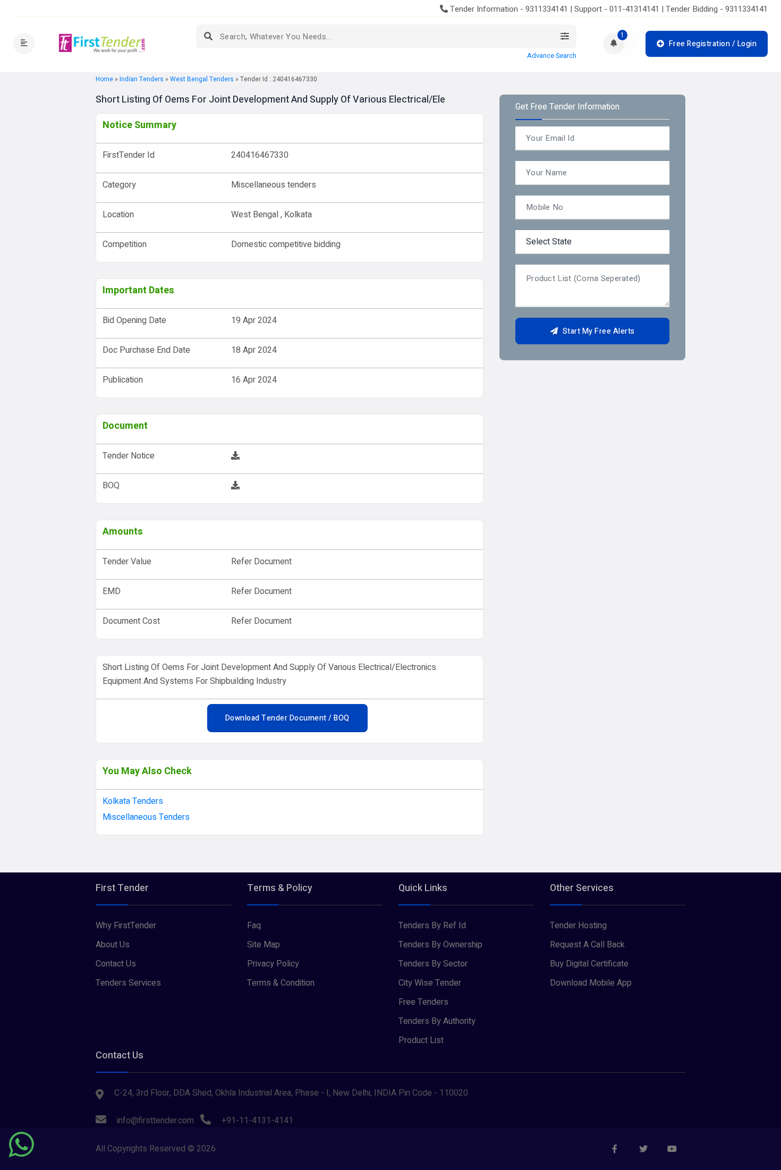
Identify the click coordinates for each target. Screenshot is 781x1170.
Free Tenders (423, 1002)
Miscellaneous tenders (146, 817)
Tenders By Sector (433, 963)
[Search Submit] (208, 36)
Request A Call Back (587, 944)
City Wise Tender (429, 983)
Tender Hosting (578, 925)
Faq (254, 925)
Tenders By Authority (437, 1021)
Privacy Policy (273, 963)
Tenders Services (128, 983)
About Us (113, 944)
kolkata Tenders (133, 801)
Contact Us (116, 963)
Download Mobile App (591, 983)
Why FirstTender (126, 925)
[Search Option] (564, 36)
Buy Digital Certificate (589, 963)
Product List (421, 1040)
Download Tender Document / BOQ (287, 718)
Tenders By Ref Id (432, 925)
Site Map (263, 944)
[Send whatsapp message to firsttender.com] (21, 1144)
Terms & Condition (281, 983)
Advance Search (551, 56)
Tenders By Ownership (440, 944)
